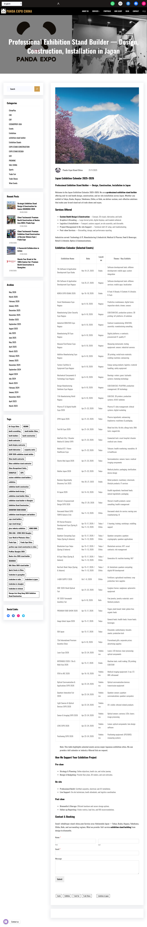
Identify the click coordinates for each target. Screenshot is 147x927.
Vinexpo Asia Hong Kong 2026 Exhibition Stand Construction (22, 594)
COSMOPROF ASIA (15, 124)
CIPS (22, 473)
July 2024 (12, 378)
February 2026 (14, 301)
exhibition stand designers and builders (22, 514)
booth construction (29, 435)
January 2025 (13, 360)
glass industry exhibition (17, 528)
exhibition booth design (16, 491)
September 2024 (15, 369)
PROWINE (12, 160)
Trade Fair (12, 174)
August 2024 (13, 374)
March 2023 (13, 405)
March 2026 (13, 296)
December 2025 (14, 310)
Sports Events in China (16, 570)
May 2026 (12, 292)
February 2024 (14, 387)
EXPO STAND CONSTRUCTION (19, 146)
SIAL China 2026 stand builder (19, 565)
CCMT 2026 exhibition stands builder (21, 454)
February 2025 (14, 355)
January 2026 (13, 305)
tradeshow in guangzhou (17, 574)
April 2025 (13, 346)
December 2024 (14, 364)
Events (11, 128)
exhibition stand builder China (19, 496)
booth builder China (31, 431)
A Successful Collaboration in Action (28, 249)
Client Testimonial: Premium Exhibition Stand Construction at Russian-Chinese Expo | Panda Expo (28, 235)
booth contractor (14, 440)
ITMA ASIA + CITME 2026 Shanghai (20, 533)
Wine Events (13, 183)
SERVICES (95, 11)
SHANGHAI (12, 561)
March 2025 (13, 351)
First (56, 845)
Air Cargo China (14, 426)
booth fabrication (14, 449)
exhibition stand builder (17, 137)
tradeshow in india (15, 579)
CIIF (10, 119)
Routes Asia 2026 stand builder (19, 556)
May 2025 (12, 342)
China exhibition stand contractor (20, 463)
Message (58, 858)
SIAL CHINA (13, 165)
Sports (11, 169)
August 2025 (13, 328)
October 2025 (14, 319)
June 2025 (12, 337)
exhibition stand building (121, 827)
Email (57, 849)
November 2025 (14, 314)
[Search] (37, 89)
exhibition (12, 482)
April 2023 (13, 401)
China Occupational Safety (17, 468)
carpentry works (29, 449)
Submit (59, 879)
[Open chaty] (5, 921)
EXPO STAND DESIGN (16, 151)
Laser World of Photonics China (19, 537)
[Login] (58, 3)
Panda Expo (12, 542)
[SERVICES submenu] (99, 11)
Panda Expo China (26, 542)
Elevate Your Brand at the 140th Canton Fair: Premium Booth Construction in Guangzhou (27, 263)
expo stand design (15, 524)
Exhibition (12, 133)
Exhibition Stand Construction (19, 505)
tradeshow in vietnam (16, 588)
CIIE (10, 115)
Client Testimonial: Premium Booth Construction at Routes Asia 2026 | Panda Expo (28, 220)
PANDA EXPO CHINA (19, 11)
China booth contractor (16, 459)
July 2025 (12, 333)
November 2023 (14, 396)
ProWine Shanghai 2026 (17, 551)
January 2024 (13, 392)
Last (99, 845)
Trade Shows (13, 178)
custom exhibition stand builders (20, 477)
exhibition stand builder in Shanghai (21, 500)
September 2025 (15, 324)
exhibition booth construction (19, 486)
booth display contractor (17, 445)
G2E (10, 155)
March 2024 (13, 383)
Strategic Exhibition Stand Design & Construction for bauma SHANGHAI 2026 (27, 206)
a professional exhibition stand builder (121, 192)
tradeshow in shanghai (16, 584)
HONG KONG (33, 528)
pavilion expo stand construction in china (23, 547)
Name (58, 837)
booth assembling (15, 431)
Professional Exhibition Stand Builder (72, 185)
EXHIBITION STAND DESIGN (17, 510)
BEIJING (25, 426)
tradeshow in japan (31, 579)
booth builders (13, 435)
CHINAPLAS (12, 473)
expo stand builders (15, 519)
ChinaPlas (12, 110)
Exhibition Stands (15, 142)
